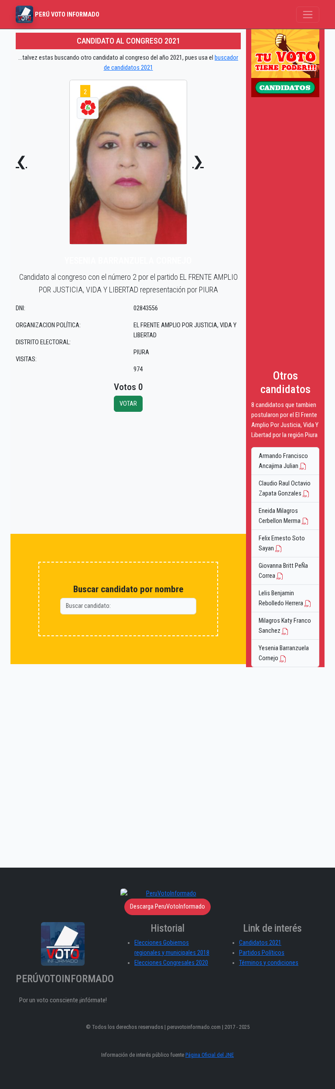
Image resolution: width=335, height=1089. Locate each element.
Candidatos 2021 (260, 943)
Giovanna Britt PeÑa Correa (283, 571)
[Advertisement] (128, 473)
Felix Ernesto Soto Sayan (282, 543)
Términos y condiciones (268, 963)
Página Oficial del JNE (209, 1055)
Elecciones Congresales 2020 (171, 963)
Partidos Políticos (261, 953)
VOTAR (128, 403)
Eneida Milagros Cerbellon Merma (280, 516)
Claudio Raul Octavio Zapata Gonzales (285, 488)
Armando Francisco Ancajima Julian (283, 461)
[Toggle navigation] (307, 15)
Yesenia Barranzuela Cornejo (284, 653)
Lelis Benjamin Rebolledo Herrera (281, 598)
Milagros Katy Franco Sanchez (285, 625)
